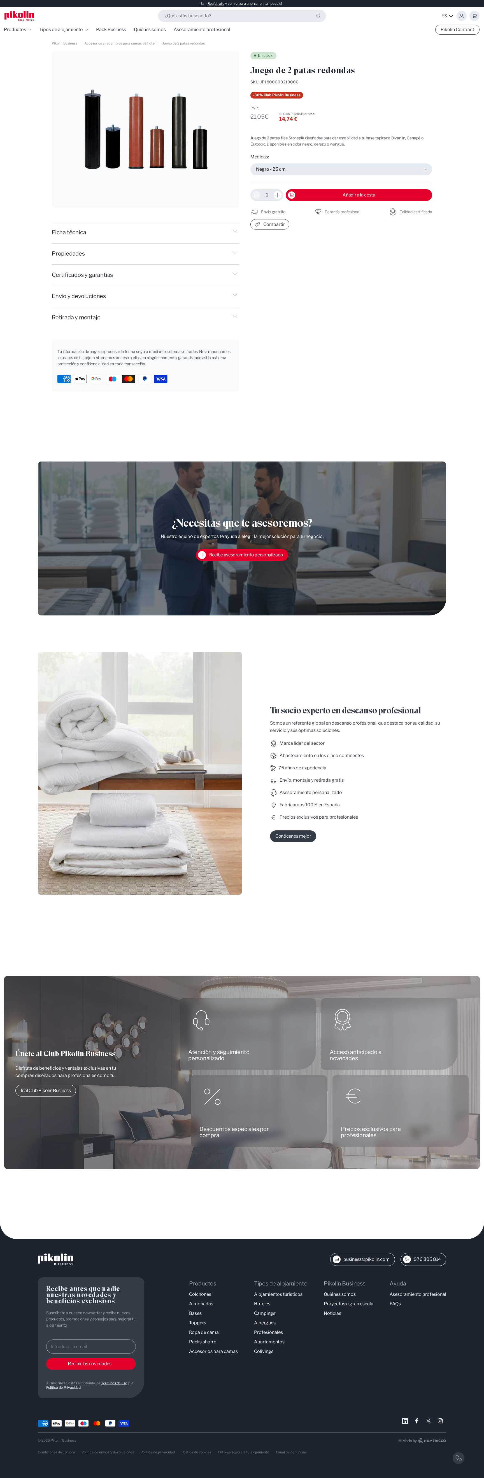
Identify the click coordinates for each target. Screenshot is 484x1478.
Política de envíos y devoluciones (108, 1452)
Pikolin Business (64, 43)
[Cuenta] (462, 16)
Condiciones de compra (56, 1452)
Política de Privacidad (63, 1387)
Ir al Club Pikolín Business (46, 1090)
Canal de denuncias (291, 1452)
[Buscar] (319, 16)
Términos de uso (114, 1383)
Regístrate (216, 3)
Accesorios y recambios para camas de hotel (119, 43)
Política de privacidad (158, 1452)
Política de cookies (196, 1452)
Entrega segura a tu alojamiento (243, 1452)
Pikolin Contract (457, 29)
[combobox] (242, 16)
